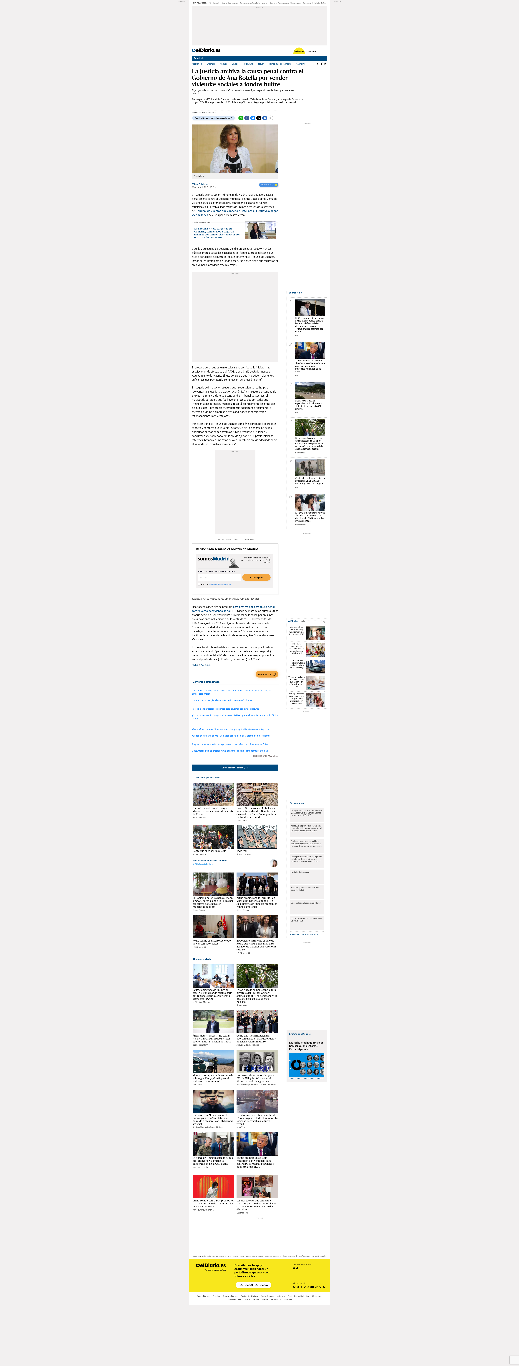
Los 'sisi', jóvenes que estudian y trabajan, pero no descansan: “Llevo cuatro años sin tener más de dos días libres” (256, 1205)
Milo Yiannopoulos (295, 3)
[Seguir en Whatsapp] (320, 1287)
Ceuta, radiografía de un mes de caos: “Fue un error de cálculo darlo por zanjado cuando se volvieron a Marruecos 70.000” (212, 994)
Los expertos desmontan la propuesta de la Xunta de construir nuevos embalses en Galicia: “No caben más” (306, 859)
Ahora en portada (202, 959)
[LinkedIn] (264, 118)
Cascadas (235, 1256)
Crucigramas (223, 1256)
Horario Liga (268, 1256)
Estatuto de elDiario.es (300, 1034)
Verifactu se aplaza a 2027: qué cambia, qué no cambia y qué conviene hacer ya (296, 682)
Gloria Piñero (198, 1084)
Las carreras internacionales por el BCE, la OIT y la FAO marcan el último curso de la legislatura (256, 1078)
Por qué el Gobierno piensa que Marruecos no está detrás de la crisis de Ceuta (213, 811)
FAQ (308, 1296)
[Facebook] (322, 63)
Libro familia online (304, 1256)
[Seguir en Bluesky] (294, 1287)
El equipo (216, 1296)
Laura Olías (253, 1084)
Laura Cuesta (242, 820)
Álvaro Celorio (242, 1084)
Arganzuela (197, 64)
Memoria (260, 1256)
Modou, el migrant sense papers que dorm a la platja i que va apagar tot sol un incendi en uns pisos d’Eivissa (306, 828)
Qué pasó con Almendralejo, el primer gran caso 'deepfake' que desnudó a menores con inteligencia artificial (213, 1119)
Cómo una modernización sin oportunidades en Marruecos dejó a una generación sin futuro (256, 1038)
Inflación (317, 3)
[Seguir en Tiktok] (316, 1287)
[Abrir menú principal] (325, 50)
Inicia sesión (311, 51)
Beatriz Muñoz (242, 1005)
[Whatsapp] (240, 118)
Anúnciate (300, 64)
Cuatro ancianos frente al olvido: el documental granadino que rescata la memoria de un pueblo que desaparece (306, 843)
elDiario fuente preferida (290, 1256)
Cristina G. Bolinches (268, 1084)
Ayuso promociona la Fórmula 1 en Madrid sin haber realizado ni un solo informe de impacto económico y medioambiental (257, 902)
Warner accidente (283, 3)
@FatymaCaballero (203, 864)
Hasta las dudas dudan (300, 872)
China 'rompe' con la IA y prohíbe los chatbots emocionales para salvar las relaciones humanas (213, 1203)
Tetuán (261, 64)
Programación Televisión (318, 1256)
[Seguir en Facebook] (301, 1287)
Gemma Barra (242, 1213)
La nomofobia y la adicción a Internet (306, 903)
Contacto (247, 1299)
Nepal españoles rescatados (230, 3)
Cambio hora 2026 (212, 1256)
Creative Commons (267, 1296)
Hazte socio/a (299, 51)
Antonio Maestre (199, 854)
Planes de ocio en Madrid (280, 64)
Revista (256, 1299)
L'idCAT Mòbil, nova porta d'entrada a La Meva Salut (306, 919)
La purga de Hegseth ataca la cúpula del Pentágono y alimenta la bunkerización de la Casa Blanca (213, 1160)
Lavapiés (235, 64)
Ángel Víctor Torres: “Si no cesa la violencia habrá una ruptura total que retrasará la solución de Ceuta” (212, 1038)
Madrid (198, 58)
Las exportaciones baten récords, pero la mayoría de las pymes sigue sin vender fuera (297, 698)
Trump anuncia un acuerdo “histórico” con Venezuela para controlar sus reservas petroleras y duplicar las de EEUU (255, 1162)
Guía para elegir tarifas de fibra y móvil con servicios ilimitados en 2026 (296, 630)
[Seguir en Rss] (324, 1287)
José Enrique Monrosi (201, 1002)
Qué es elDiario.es (203, 1296)
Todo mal (242, 850)
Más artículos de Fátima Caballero (210, 860)
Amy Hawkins (198, 1210)
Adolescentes (277, 1256)
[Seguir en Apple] (297, 1268)
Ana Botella (205, 665)
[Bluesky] (252, 118)
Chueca (223, 64)
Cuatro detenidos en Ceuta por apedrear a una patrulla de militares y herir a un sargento (310, 481)
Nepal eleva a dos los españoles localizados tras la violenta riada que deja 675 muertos (308, 404)
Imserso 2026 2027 (245, 1256)
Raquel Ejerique (216, 1127)
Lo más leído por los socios (206, 777)
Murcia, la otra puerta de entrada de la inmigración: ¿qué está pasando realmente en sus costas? (213, 1078)
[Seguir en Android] (294, 1268)
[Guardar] (270, 118)
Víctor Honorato (199, 817)
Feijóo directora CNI (214, 3)
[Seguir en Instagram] (308, 1287)
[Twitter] (317, 63)
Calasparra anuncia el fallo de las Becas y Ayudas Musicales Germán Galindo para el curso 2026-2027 (306, 812)
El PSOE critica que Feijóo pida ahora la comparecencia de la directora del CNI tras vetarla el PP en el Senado (310, 516)
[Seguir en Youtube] (312, 1287)
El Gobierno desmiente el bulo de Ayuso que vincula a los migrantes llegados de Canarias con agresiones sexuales (256, 945)
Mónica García (273, 3)
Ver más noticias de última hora (304, 935)
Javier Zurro (241, 1127)
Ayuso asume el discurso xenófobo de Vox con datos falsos (212, 942)
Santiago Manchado (201, 1127)
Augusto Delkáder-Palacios (248, 1045)
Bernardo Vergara (244, 854)
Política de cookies (234, 1299)
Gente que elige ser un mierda (209, 850)
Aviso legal (281, 1296)
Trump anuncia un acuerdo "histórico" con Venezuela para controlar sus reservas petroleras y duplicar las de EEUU (310, 366)
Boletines (265, 1299)
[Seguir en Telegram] (304, 1287)
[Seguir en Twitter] (298, 1287)
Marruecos (264, 3)
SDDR (229, 1256)
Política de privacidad (296, 1296)
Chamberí (211, 64)
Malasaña (248, 64)
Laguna (254, 1256)
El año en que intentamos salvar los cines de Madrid (305, 888)
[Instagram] (326, 63)
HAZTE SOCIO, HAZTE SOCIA (253, 1285)
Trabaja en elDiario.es (230, 1296)
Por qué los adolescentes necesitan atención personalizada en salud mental (296, 648)
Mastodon (288, 1299)
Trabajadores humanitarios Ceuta (250, 3)
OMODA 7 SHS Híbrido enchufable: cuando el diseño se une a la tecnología (297, 664)
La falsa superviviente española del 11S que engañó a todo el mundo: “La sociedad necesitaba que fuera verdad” (257, 1119)
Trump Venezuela (308, 3)
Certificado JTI (276, 1299)
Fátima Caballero (199, 184)
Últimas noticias (297, 803)
